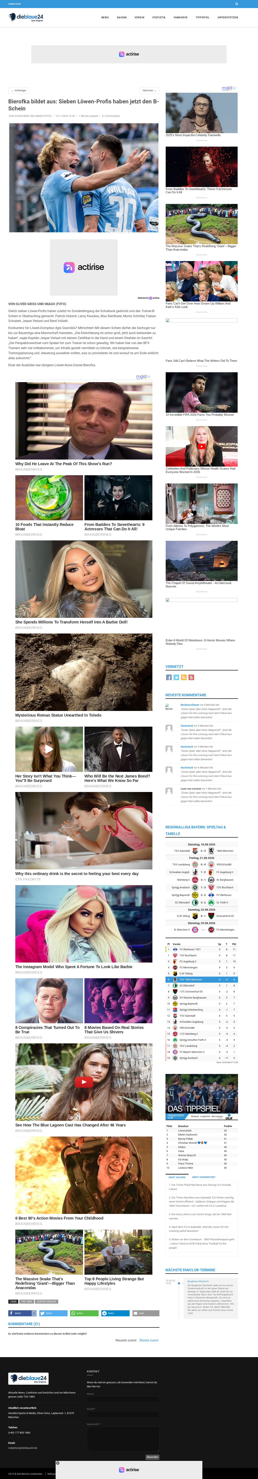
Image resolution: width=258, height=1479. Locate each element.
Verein (139, 17)
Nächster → (149, 90)
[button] (22, 1313)
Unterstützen (228, 17)
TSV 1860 (26, 1301)
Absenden (152, 1456)
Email (91, 1408)
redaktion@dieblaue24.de (22, 1447)
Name (90, 1393)
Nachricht (93, 1424)
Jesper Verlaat (46, 1301)
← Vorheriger (18, 90)
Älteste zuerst (148, 1340)
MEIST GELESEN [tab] (177, 1177)
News (105, 17)
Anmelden (14, 4)
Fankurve (181, 17)
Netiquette (53, 1474)
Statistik (159, 17)
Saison (122, 17)
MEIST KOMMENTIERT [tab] (203, 1177)
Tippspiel (203, 17)
